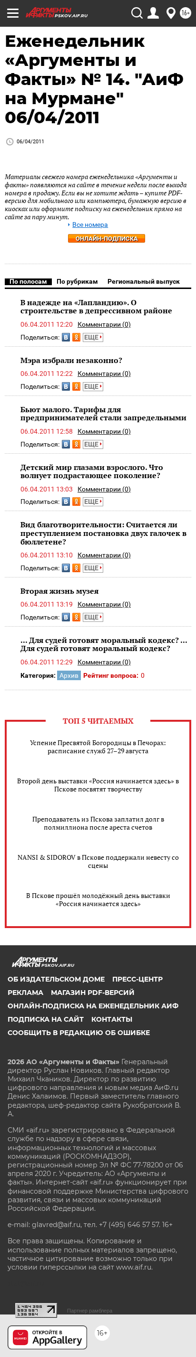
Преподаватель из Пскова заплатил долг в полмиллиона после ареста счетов (98, 823)
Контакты (111, 1019)
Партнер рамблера (89, 1311)
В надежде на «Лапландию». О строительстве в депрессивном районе (96, 306)
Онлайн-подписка (107, 238)
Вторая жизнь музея (59, 591)
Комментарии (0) (104, 324)
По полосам (28, 281)
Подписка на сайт (46, 1019)
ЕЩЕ (92, 337)
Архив (68, 675)
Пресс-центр (137, 979)
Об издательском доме (56, 979)
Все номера (90, 224)
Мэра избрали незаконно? (71, 360)
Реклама (25, 992)
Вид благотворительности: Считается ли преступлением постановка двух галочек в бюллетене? (103, 532)
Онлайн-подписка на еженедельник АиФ (93, 1006)
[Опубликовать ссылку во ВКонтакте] (66, 337)
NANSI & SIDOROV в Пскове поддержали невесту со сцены (98, 861)
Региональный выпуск (144, 281)
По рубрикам (77, 281)
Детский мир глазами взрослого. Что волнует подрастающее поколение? (91, 471)
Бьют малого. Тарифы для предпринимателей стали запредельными (103, 413)
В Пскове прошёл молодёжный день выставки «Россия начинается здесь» (98, 899)
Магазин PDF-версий (93, 992)
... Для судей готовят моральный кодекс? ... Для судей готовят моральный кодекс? (103, 644)
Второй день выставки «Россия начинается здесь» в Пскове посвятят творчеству (98, 785)
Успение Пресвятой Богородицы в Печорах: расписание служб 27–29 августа (98, 746)
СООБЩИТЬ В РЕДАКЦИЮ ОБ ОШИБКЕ (79, 1032)
